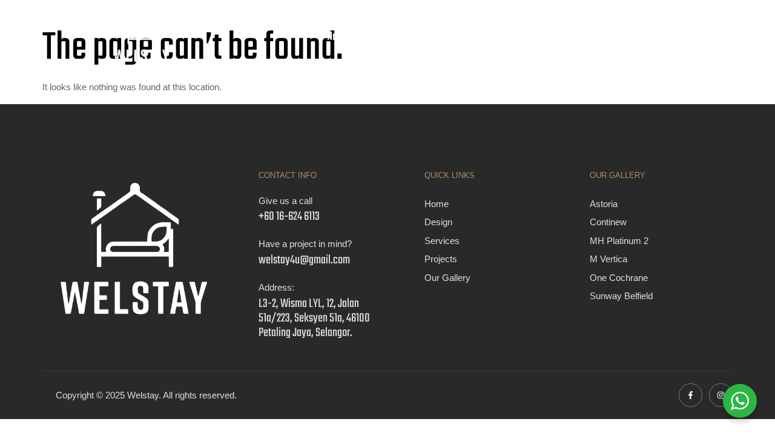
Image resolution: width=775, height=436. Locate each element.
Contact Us (626, 37)
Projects (498, 37)
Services (441, 37)
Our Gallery (559, 37)
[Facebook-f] (690, 395)
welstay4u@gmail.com (304, 260)
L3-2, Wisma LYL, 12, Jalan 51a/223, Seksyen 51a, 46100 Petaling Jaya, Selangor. (314, 318)
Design (387, 37)
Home (338, 37)
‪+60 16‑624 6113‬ (289, 216)
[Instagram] (721, 395)
